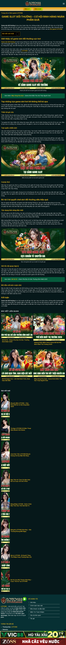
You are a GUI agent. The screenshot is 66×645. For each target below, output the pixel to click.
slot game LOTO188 (56, 29)
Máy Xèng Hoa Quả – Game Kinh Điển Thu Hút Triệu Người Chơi (48, 379)
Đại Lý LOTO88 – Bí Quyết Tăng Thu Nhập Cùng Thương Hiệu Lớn (21, 556)
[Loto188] (33, 3)
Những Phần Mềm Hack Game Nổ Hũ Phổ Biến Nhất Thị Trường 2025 (47, 343)
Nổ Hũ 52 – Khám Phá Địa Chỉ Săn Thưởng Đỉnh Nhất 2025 (15, 340)
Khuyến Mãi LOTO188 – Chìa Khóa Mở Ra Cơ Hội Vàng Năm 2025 (20, 404)
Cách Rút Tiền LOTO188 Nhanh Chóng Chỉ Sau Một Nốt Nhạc (20, 455)
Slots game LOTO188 (16, 13)
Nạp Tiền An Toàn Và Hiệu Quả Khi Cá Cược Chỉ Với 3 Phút (20, 480)
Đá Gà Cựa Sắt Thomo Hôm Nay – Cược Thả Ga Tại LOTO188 (21, 580)
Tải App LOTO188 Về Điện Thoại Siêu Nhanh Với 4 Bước (21, 429)
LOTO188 (25, 51)
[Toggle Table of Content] (16, 34)
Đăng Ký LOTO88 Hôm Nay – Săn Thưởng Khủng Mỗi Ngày (21, 530)
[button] (64, 4)
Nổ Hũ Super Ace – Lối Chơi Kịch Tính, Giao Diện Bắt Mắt (16, 379)
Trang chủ (4, 13)
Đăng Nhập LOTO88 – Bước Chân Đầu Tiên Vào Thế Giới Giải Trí (21, 505)
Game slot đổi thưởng (8, 42)
